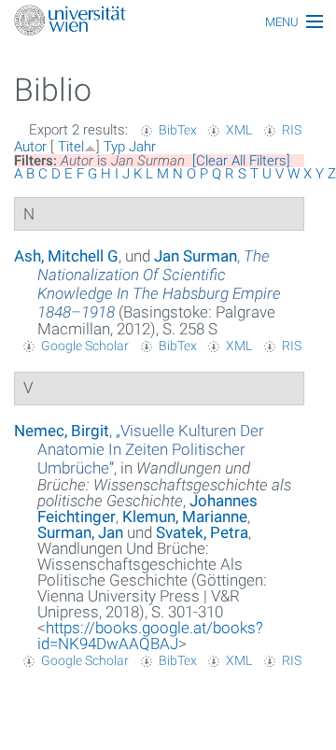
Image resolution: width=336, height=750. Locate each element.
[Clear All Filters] (241, 160)
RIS (291, 129)
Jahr (142, 146)
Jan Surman (195, 256)
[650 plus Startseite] (168, 22)
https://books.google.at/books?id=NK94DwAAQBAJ (150, 635)
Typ (114, 146)
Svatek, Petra (202, 532)
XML (239, 129)
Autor (30, 146)
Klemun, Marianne (184, 516)
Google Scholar (85, 345)
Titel (71, 146)
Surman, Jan (80, 532)
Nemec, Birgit (61, 430)
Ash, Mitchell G (66, 256)
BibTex (178, 129)
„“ (150, 449)
